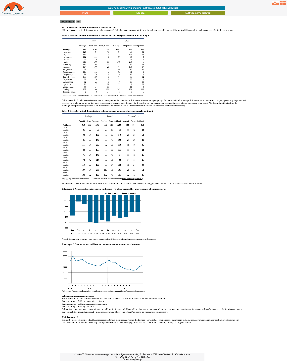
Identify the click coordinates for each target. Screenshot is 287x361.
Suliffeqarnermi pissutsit (197, 12)
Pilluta (85, 12)
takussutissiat (67, 21)
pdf (78, 21)
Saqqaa (140, 12)
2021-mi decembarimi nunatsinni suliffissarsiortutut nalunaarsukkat (143, 7)
